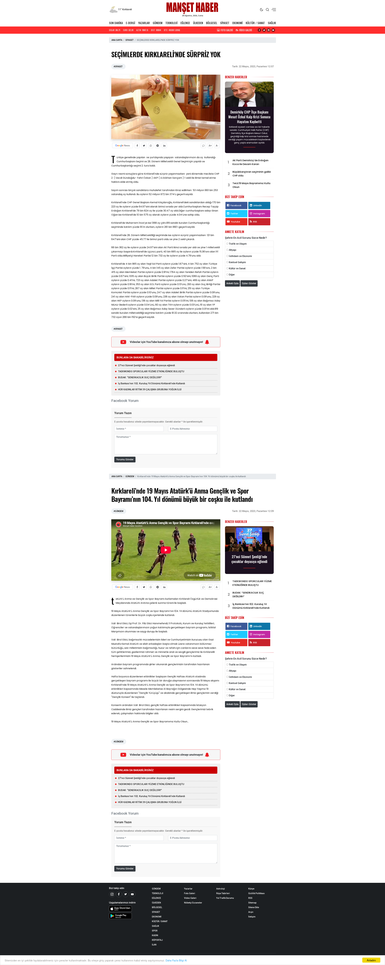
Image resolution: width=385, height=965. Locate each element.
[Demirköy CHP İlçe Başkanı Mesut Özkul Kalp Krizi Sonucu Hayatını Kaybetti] (249, 95)
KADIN (155, 935)
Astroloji (220, 888)
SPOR (154, 930)
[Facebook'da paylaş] (137, 145)
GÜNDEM (157, 23)
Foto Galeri (189, 893)
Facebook (235, 205)
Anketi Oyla (232, 283)
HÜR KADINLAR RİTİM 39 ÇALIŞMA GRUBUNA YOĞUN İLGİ (150, 389)
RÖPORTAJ (157, 940)
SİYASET (224, 23)
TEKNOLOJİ (171, 23)
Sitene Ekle (253, 907)
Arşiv (250, 912)
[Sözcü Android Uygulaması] (128, 916)
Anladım (371, 960)
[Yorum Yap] (203, 145)
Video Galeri (190, 898)
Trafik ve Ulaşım (238, 243)
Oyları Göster (249, 283)
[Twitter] (126, 894)
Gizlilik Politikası (256, 893)
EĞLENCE (185, 23)
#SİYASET (118, 66)
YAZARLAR (144, 23)
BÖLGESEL (211, 23)
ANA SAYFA (116, 40)
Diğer (232, 274)
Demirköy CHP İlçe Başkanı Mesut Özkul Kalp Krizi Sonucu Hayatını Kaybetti (249, 116)
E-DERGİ (130, 23)
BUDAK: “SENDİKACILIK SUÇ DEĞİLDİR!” (140, 377)
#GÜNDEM (118, 511)
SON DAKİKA (116, 23)
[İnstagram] (112, 894)
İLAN (154, 944)
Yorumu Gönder (125, 459)
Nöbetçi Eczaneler (193, 902)
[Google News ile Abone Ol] (122, 145)
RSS (255, 221)
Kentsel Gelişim (237, 262)
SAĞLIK (272, 23)
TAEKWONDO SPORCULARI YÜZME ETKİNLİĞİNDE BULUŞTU (151, 371)
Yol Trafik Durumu (225, 898)
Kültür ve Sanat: (237, 268)
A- (217, 145)
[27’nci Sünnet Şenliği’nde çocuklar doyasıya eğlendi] (249, 539)
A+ (210, 145)
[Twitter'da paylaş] (144, 145)
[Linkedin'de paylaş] (164, 145)
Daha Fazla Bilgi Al (176, 960)
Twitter (234, 213)
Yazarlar (188, 888)
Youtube (235, 221)
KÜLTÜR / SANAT (255, 23)
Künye (251, 888)
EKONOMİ (237, 23)
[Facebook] (119, 894)
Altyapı (232, 250)
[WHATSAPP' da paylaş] (150, 145)
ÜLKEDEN (198, 23)
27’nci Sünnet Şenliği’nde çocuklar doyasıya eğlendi (146, 365)
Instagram (259, 213)
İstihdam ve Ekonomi (240, 256)
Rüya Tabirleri (223, 893)
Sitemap (252, 902)
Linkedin (257, 205)
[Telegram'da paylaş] (157, 145)
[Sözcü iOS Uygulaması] (128, 909)
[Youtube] (132, 894)
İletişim (252, 916)
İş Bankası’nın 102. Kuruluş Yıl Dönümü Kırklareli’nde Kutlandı (151, 383)
